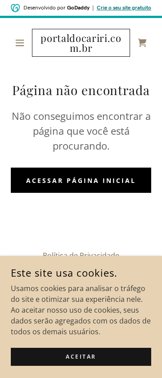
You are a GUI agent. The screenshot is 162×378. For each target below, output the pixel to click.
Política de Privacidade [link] (81, 255)
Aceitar (81, 356)
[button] (21, 43)
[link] (81, 43)
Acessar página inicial (81, 180)
